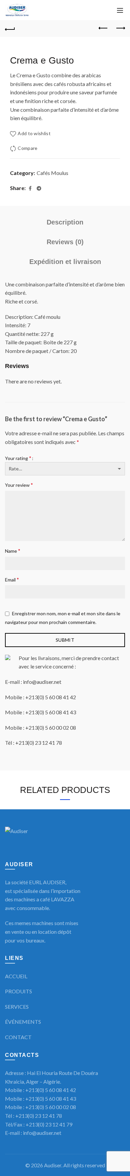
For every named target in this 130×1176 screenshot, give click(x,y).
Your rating (18, 458)
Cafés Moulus (52, 173)
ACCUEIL (16, 976)
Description (65, 222)
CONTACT (18, 1037)
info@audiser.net (42, 1132)
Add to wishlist (34, 133)
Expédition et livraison (65, 261)
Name (12, 550)
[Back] (10, 28)
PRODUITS (18, 991)
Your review (19, 484)
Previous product (103, 28)
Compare (27, 148)
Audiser (52, 1165)
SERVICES (17, 1006)
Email (12, 579)
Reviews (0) (65, 242)
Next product (120, 28)
